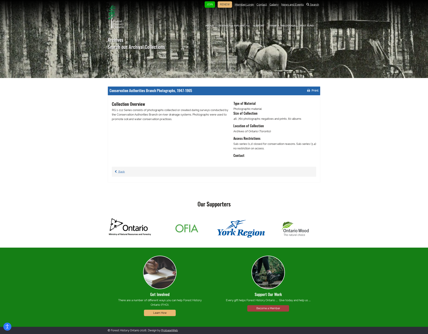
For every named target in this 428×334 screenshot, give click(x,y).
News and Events (292, 4)
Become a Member (268, 308)
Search (314, 4)
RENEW (225, 4)
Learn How (160, 312)
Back (121, 171)
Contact (261, 4)
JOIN (210, 4)
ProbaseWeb (169, 330)
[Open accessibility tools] (7, 327)
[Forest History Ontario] (116, 16)
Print (314, 90)
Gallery (274, 4)
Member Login (244, 4)
